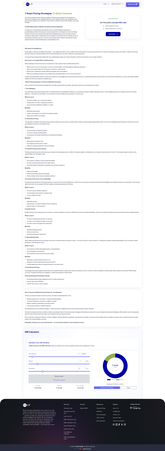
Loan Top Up (67, 416)
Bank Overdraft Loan (70, 422)
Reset (128, 387)
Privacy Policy (117, 417)
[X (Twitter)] (122, 424)
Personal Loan (68, 408)
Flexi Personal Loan (69, 425)
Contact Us (116, 414)
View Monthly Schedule (107, 387)
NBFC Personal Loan (70, 419)
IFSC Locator (100, 417)
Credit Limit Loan (69, 429)
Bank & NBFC (84, 408)
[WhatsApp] (114, 424)
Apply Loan (131, 4)
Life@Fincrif (116, 411)
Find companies (101, 414)
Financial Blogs (101, 408)
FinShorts (99, 411)
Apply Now (112, 34)
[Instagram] (125, 424)
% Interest (31, 368)
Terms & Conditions (118, 421)
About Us (116, 408)
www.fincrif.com (87, 448)
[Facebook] (119, 424)
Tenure (30, 361)
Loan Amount (32, 353)
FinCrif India (79, 446)
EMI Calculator (101, 421)
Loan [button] (105, 4)
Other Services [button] (116, 4)
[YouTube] (116, 424)
